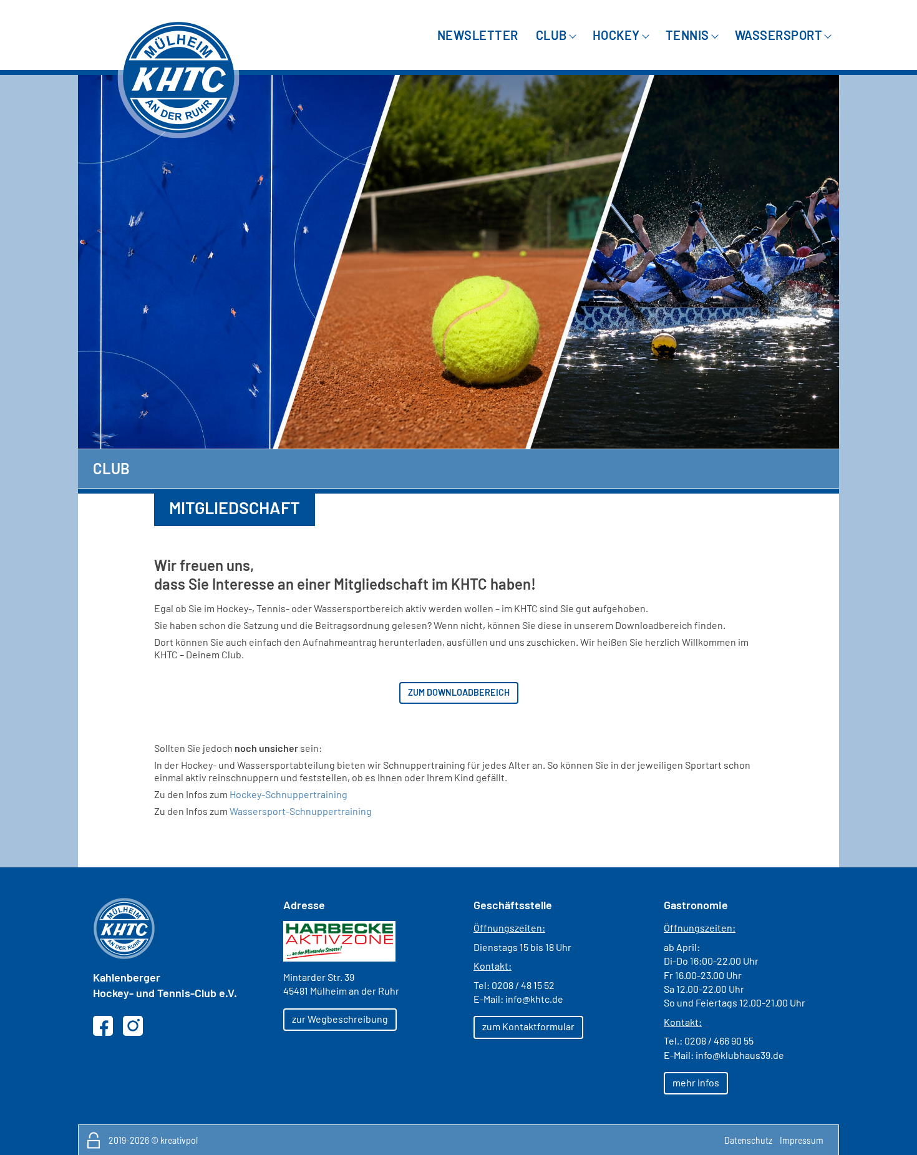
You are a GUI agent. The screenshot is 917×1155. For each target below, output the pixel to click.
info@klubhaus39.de (740, 1055)
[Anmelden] (94, 1140)
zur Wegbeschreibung (340, 1019)
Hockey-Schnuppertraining (288, 794)
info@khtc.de (534, 999)
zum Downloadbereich (459, 692)
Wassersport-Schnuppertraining (301, 811)
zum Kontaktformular (528, 1026)
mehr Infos (695, 1082)
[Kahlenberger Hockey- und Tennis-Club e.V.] (178, 77)
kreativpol (179, 1140)
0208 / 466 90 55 (719, 1040)
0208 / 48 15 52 (523, 985)
